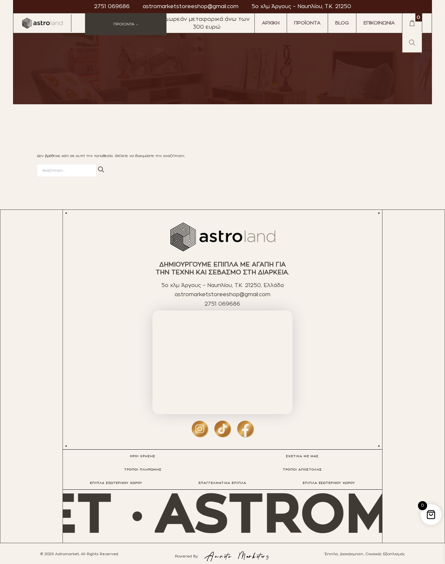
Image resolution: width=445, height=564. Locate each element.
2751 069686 (112, 6)
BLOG (342, 23)
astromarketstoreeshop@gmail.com (190, 6)
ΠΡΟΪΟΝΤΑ (307, 23)
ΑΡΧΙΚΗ (271, 23)
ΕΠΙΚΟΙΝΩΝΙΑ (379, 23)
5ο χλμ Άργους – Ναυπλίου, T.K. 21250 (301, 6)
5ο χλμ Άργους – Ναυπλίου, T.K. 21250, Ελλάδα (222, 285)
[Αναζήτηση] (101, 169)
